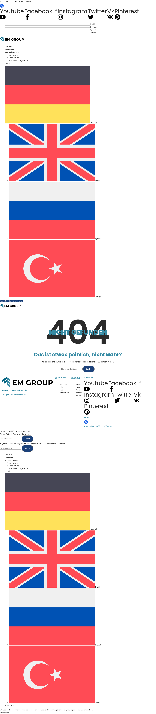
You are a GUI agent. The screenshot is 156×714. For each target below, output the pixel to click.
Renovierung (14, 58)
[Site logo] (12, 42)
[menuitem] (80, 24)
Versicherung (14, 55)
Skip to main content (22, 1)
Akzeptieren (4, 712)
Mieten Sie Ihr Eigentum (18, 60)
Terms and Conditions (21, 434)
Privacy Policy (5, 434)
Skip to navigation (7, 1)
